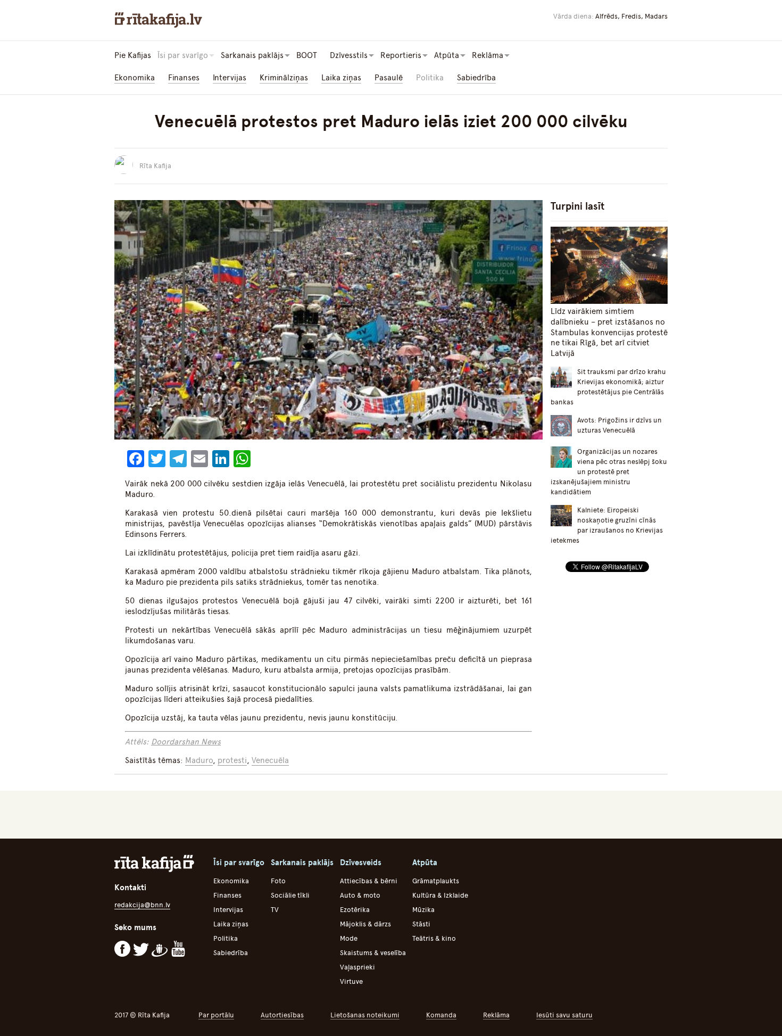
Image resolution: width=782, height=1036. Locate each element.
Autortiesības (282, 1015)
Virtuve (351, 981)
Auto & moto (360, 895)
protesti (232, 760)
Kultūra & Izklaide (440, 895)
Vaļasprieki (357, 967)
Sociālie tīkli (290, 895)
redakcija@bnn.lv (142, 905)
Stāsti (421, 924)
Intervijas (229, 77)
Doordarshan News (186, 742)
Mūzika (423, 910)
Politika (430, 77)
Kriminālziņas (284, 77)
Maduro (199, 760)
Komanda (441, 1015)
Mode (348, 938)
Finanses (183, 77)
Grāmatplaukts (435, 881)
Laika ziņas (341, 77)
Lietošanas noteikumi (365, 1015)
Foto (278, 881)
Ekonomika (134, 77)
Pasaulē (389, 77)
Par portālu (216, 1015)
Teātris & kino (434, 938)
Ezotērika (355, 910)
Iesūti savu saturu (564, 1015)
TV (275, 910)
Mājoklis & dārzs (365, 924)
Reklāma (496, 1015)
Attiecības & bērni (368, 881)
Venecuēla (270, 760)
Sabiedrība (476, 77)
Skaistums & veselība (373, 953)
